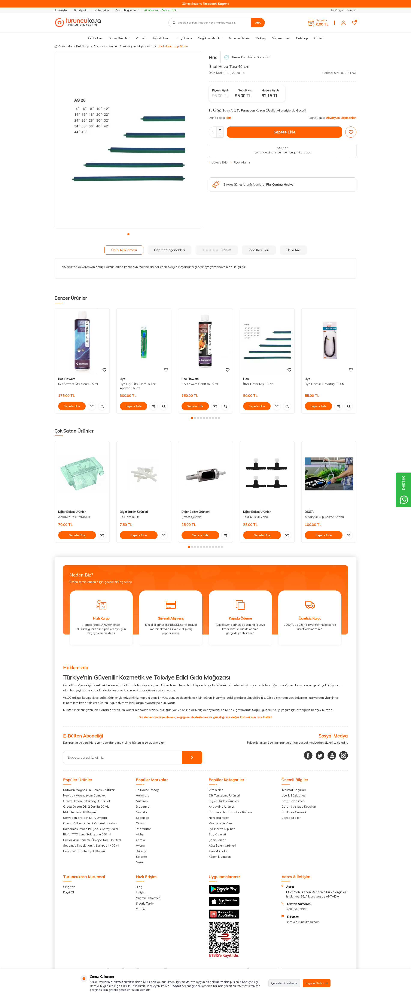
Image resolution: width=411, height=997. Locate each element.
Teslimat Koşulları (293, 790)
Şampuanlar (217, 840)
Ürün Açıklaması (124, 250)
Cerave (141, 840)
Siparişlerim (80, 10)
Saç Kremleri (217, 834)
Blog (139, 887)
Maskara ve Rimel (221, 823)
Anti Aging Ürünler (221, 806)
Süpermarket (281, 38)
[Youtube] (332, 755)
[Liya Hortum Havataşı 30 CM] (329, 341)
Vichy (139, 834)
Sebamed (142, 818)
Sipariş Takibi (145, 903)
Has (213, 57)
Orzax (140, 823)
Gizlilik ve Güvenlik (294, 812)
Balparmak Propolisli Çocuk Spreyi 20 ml (91, 829)
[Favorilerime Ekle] (104, 370)
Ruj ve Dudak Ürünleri (224, 801)
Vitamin (141, 38)
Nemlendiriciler (219, 818)
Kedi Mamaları (218, 851)
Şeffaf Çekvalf (191, 517)
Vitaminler (216, 790)
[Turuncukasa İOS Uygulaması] (224, 905)
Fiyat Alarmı (242, 162)
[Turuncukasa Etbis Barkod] (224, 956)
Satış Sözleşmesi (293, 801)
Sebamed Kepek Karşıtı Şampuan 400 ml (91, 845)
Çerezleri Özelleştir (284, 983)
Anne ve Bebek (239, 38)
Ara (258, 22)
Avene (140, 845)
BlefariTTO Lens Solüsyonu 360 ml (87, 834)
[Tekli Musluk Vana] (267, 474)
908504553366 (297, 909)
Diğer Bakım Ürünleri (72, 512)
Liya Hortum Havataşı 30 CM (324, 384)
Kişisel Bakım (161, 38)
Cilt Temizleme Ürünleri (224, 795)
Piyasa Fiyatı (220, 90)
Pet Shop (82, 46)
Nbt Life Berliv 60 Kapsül (80, 812)
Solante (141, 857)
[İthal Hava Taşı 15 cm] (267, 341)
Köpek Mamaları (220, 857)
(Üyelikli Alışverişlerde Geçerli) (286, 110)
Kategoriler (102, 10)
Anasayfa (61, 10)
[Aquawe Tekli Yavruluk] (82, 474)
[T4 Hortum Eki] (144, 474)
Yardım (141, 909)
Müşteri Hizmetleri (148, 898)
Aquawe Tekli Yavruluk (74, 517)
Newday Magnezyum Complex (84, 795)
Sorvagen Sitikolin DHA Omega (85, 818)
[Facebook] (308, 755)
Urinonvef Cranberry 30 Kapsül (84, 851)
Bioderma (142, 806)
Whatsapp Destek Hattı (162, 10)
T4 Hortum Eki (129, 517)
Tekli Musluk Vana (255, 517)
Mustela (141, 812)
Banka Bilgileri (291, 818)
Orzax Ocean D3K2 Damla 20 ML (86, 806)
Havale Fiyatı (270, 90)
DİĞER (309, 512)
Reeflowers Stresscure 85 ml (78, 384)
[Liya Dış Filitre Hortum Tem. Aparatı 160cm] (144, 341)
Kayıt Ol (68, 892)
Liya (122, 379)
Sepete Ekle (284, 131)
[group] (128, 140)
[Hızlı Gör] (102, 406)
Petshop (302, 38)
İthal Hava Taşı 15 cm (258, 384)
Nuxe (139, 862)
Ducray (141, 851)
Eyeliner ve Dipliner (222, 829)
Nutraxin (142, 801)
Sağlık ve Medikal (210, 38)
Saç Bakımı (184, 38)
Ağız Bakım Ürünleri (222, 845)
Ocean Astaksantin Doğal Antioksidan (90, 823)
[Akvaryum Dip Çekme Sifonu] (329, 474)
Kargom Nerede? (345, 10)
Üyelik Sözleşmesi (293, 795)
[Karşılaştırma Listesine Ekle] (92, 406)
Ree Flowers (66, 379)
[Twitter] (320, 755)
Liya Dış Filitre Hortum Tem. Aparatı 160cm (138, 386)
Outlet (318, 38)
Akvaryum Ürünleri (106, 46)
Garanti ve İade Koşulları (298, 806)
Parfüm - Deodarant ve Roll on (230, 812)
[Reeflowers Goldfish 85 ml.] (205, 341)
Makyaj (261, 38)
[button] (128, 234)
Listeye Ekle (219, 162)
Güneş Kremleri (119, 38)
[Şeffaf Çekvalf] (205, 474)
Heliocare (142, 795)
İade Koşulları (259, 250)
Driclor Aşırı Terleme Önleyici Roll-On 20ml (92, 840)
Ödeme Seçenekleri (169, 250)
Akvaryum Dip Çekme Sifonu (324, 517)
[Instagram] (343, 755)
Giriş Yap (69, 887)
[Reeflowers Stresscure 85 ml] (82, 341)
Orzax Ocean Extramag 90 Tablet (86, 801)
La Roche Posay (147, 790)
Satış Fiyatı (245, 90)
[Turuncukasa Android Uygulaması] (224, 892)
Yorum (226, 250)
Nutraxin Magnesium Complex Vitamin (89, 790)
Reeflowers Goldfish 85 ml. (200, 384)
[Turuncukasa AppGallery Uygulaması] (224, 918)
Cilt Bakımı (95, 38)
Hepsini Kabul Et (316, 983)
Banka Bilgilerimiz (127, 10)
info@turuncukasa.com (303, 922)
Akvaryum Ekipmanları (138, 46)
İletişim (140, 892)
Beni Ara (293, 250)
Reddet (176, 986)
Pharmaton (144, 829)
